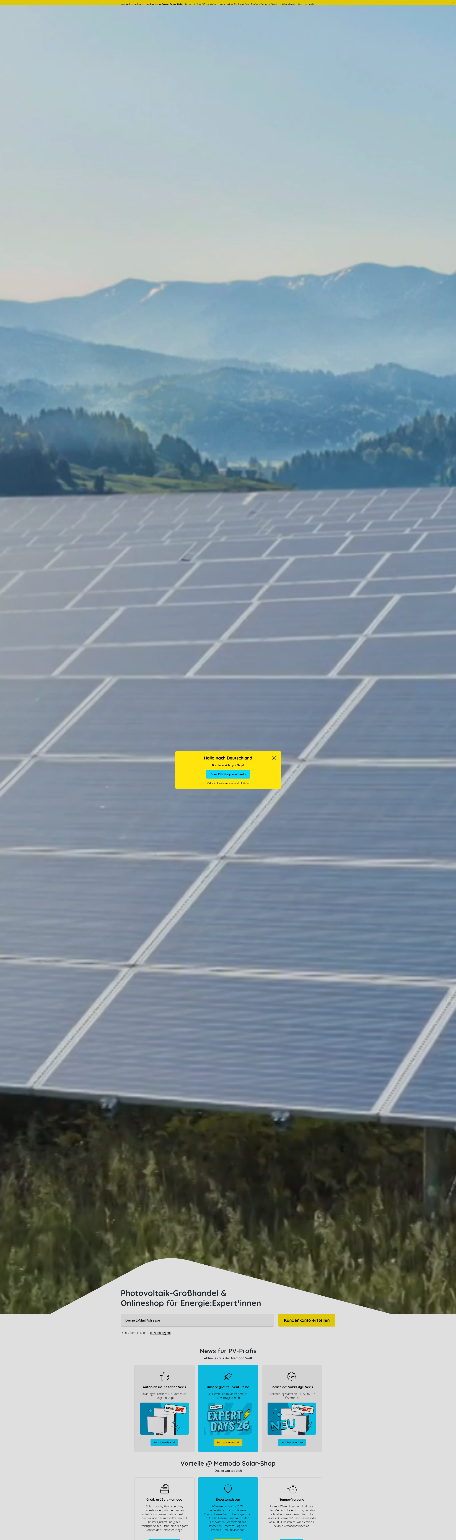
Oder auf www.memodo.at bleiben (228, 783)
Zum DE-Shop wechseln (228, 774)
